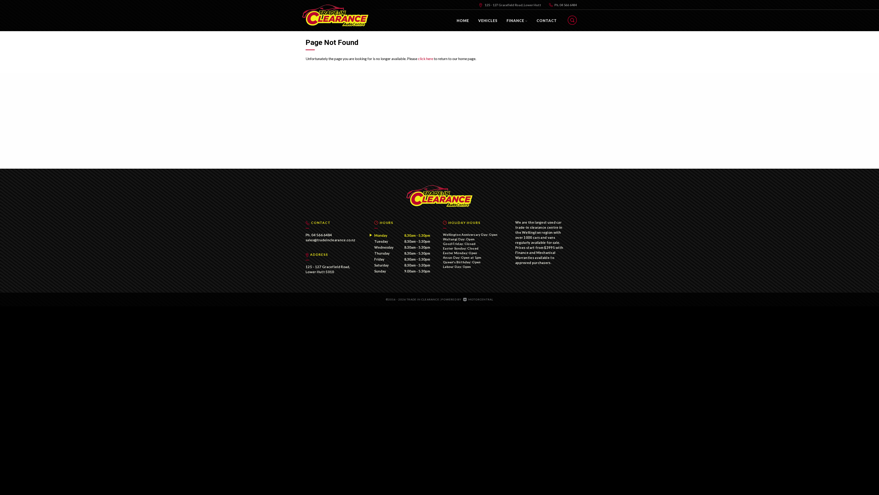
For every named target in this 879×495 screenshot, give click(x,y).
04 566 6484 (568, 5)
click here (425, 58)
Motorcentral (480, 299)
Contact (547, 20)
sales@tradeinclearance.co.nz (330, 240)
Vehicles (487, 20)
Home (463, 20)
